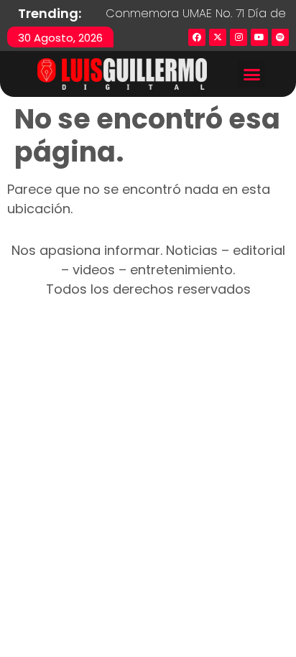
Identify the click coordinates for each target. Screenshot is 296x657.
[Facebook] (196, 37)
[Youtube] (259, 37)
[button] (251, 74)
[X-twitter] (217, 37)
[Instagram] (238, 37)
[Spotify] (280, 37)
